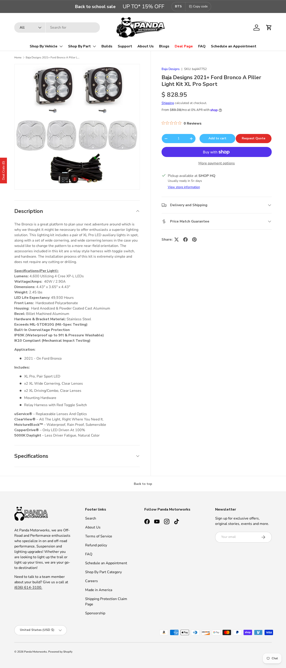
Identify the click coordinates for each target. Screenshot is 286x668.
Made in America (98, 589)
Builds (106, 46)
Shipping (168, 103)
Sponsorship (95, 613)
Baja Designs (171, 69)
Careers (91, 581)
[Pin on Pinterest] (194, 239)
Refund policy (96, 545)
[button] (269, 27)
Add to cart (217, 138)
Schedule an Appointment (233, 46)
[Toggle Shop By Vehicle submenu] (61, 46)
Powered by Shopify (60, 651)
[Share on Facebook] (185, 239)
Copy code (200, 6)
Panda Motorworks (35, 651)
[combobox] (57, 27)
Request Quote (253, 138)
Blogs (164, 46)
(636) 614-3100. (28, 587)
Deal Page (184, 46)
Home (17, 57)
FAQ (202, 46)
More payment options (216, 163)
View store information (184, 187)
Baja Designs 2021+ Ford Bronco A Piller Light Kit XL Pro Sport (52, 57)
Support (125, 46)
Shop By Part (79, 46)
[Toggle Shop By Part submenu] (94, 46)
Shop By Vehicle (43, 46)
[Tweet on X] (176, 239)
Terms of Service (98, 536)
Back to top (143, 484)
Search (90, 518)
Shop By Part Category (103, 572)
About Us (145, 46)
